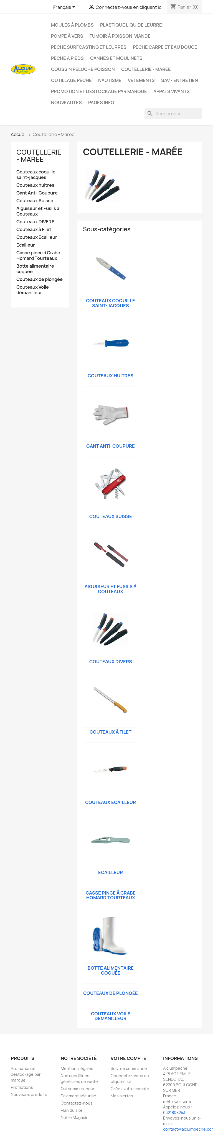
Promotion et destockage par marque (99, 91)
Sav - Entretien (179, 80)
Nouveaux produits (29, 1094)
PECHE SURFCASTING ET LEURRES (88, 47)
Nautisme (109, 80)
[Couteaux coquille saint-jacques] (110, 268)
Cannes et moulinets (116, 58)
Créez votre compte (130, 1088)
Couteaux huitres (35, 185)
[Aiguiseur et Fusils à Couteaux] (110, 554)
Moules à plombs (72, 25)
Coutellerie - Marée (146, 69)
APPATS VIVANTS (171, 91)
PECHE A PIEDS (67, 58)
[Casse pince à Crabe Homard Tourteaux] (110, 885)
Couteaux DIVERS (35, 222)
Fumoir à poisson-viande (120, 36)
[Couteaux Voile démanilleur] (110, 1006)
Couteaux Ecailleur (36, 237)
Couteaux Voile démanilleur (32, 290)
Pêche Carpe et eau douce (165, 47)
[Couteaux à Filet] (110, 700)
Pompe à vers (67, 36)
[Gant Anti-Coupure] (110, 414)
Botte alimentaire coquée (35, 269)
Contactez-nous (77, 1103)
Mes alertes (122, 1095)
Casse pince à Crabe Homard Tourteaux (38, 255)
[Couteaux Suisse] (110, 484)
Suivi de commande (129, 1068)
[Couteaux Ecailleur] (110, 770)
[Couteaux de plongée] (110, 986)
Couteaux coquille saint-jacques (35, 174)
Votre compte (128, 1058)
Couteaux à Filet (33, 229)
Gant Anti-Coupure (37, 193)
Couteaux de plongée (39, 279)
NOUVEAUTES (66, 102)
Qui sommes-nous (78, 1088)
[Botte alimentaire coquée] (110, 936)
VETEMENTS (141, 80)
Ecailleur (25, 245)
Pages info (101, 102)
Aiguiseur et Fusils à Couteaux (37, 211)
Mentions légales (77, 1068)
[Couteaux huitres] (110, 343)
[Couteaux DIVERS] (110, 629)
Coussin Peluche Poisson (83, 69)
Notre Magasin (74, 1117)
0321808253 (174, 1112)
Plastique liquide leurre (131, 25)
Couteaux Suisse (34, 201)
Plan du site (72, 1110)
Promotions (22, 1087)
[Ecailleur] (110, 840)
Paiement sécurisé (78, 1095)
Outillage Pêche (71, 80)
